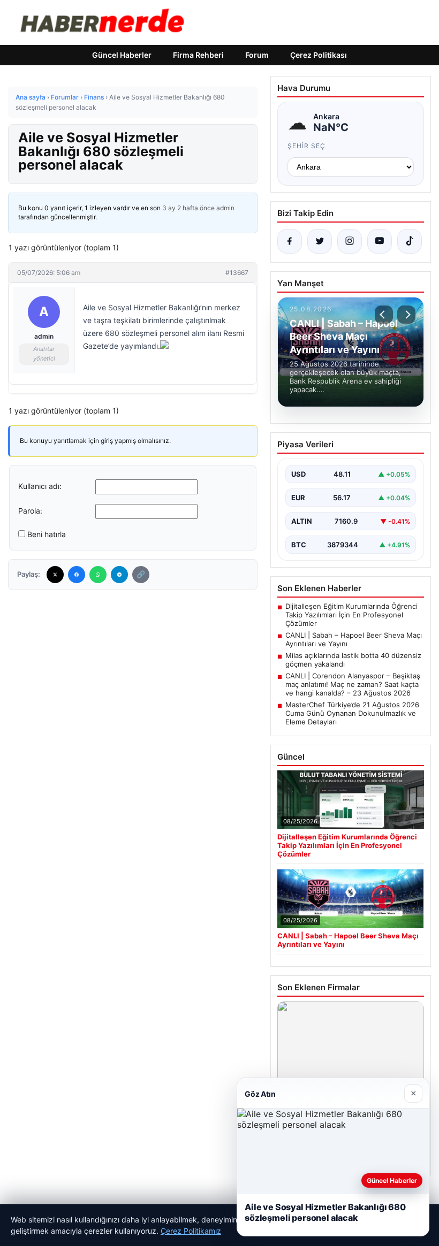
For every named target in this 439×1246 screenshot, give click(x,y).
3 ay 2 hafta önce (188, 208)
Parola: (30, 510)
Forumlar (65, 97)
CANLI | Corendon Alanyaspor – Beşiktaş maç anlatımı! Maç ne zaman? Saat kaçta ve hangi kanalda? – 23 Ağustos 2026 (352, 684)
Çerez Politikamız (191, 1230)
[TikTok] (409, 241)
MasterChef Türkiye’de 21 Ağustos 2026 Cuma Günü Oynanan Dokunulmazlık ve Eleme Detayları (352, 713)
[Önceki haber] (384, 314)
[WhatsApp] (98, 574)
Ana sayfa (31, 97)
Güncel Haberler (122, 54)
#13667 (236, 273)
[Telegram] (119, 574)
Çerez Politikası (318, 54)
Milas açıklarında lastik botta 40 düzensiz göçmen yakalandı (353, 659)
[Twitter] (55, 574)
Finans (94, 97)
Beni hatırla (46, 534)
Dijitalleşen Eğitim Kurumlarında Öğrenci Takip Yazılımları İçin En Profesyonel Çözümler (351, 615)
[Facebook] (76, 574)
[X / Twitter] (319, 241)
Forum (257, 54)
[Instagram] (349, 241)
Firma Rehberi (198, 54)
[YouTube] (379, 241)
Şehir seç (306, 146)
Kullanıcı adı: (40, 486)
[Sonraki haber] (406, 314)
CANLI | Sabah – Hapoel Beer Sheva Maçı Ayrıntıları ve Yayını (353, 639)
